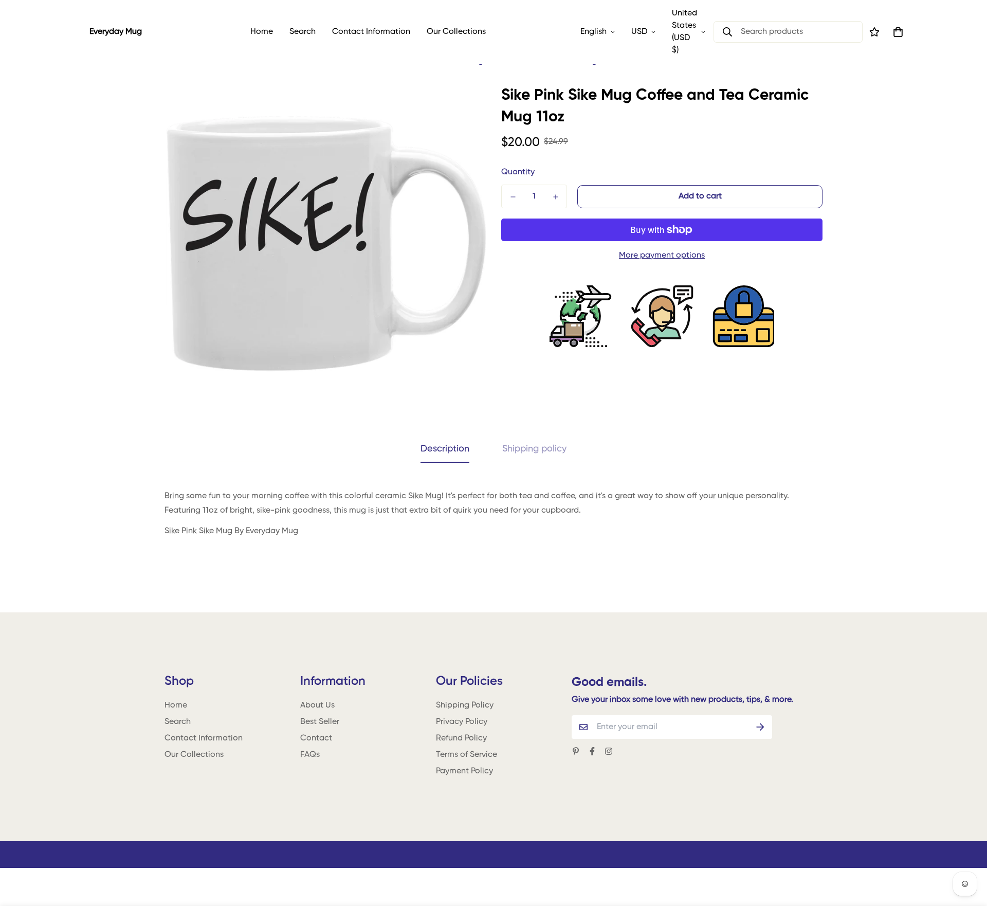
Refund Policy (461, 738)
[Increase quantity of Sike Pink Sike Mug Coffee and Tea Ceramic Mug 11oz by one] (555, 197)
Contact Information (371, 32)
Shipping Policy (465, 705)
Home (261, 32)
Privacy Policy (461, 722)
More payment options (662, 255)
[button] (896, 32)
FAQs (310, 755)
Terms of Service (466, 755)
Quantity (518, 172)
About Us (317, 705)
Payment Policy (464, 771)
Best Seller (319, 722)
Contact (316, 738)
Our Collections (456, 32)
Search (302, 32)
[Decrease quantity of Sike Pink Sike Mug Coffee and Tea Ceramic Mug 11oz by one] (513, 197)
